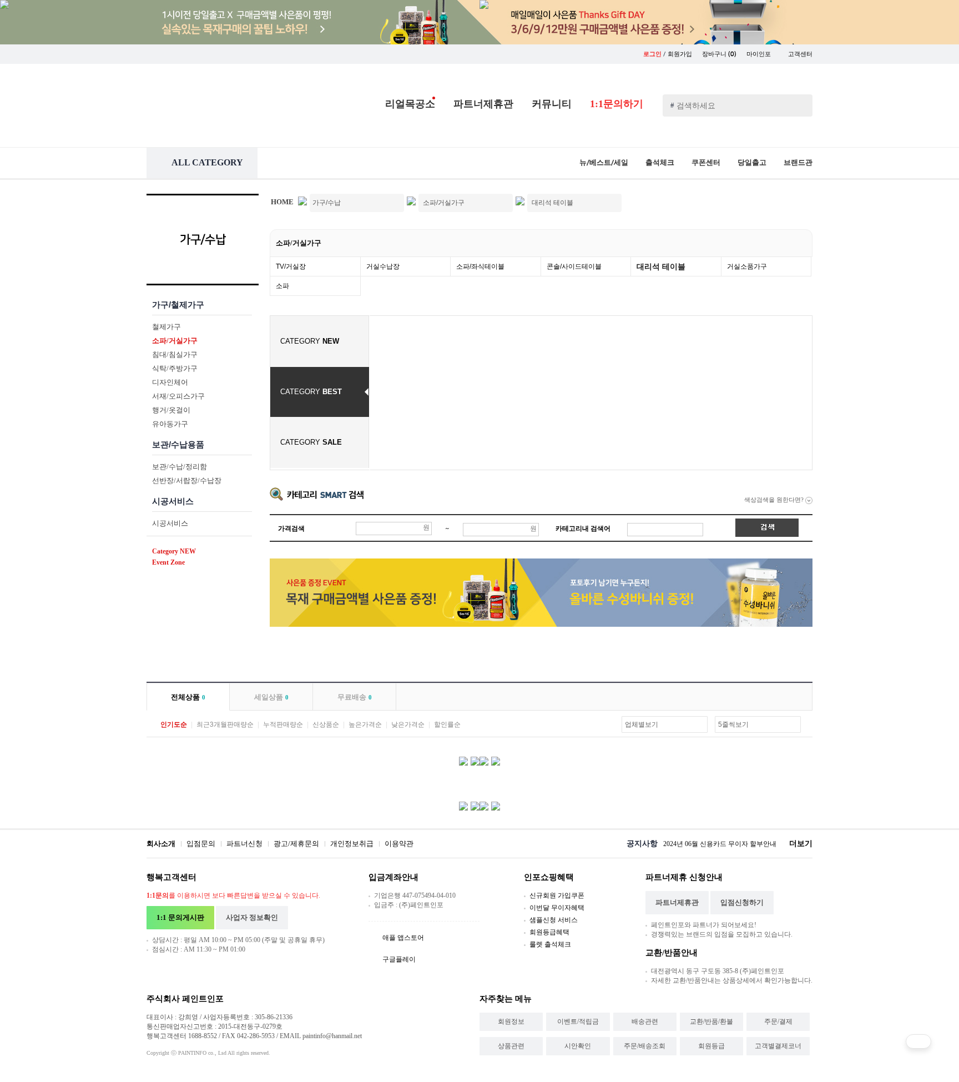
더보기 (800, 843)
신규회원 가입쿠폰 (556, 895)
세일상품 (271, 697)
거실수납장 (383, 266)
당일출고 (752, 162)
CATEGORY (309, 341)
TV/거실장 (291, 266)
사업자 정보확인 (252, 917)
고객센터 (800, 54)
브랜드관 (798, 162)
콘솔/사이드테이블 (574, 266)
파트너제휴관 (483, 103)
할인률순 (447, 724)
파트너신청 (244, 843)
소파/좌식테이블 (480, 266)
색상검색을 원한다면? (774, 499)
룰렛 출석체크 (550, 944)
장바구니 (719, 54)
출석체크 (659, 162)
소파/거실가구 (298, 243)
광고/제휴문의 (296, 843)
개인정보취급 (351, 843)
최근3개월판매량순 (225, 724)
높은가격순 (365, 724)
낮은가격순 (408, 724)
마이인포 (759, 54)
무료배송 (354, 697)
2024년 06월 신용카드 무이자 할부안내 (719, 844)
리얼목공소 (410, 103)
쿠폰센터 (706, 162)
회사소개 (161, 843)
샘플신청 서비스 (553, 920)
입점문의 (200, 843)
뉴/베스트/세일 (603, 162)
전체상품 (188, 697)
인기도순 (173, 724)
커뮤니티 (552, 103)
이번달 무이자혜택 (556, 908)
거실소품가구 (747, 266)
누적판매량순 (283, 724)
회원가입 (680, 54)
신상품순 (325, 724)
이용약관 (399, 843)
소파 (282, 286)
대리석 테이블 (661, 266)
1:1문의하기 (616, 103)
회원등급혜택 (549, 932)
